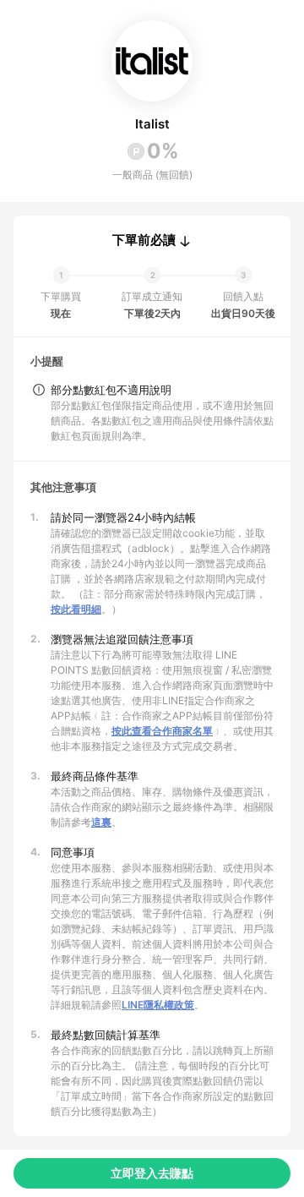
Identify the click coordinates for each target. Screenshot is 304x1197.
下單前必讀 (144, 240)
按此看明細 (76, 609)
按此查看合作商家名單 (162, 730)
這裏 (101, 822)
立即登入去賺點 (152, 1173)
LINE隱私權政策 (158, 1004)
